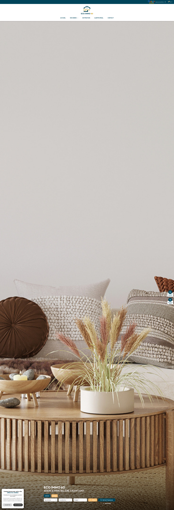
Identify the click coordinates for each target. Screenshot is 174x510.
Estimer (55, 496)
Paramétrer (7, 505)
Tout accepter (18, 505)
